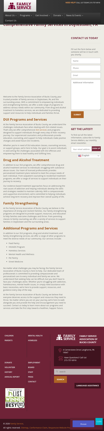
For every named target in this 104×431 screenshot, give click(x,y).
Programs (25, 15)
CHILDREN (9, 335)
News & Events (74, 15)
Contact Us (10, 20)
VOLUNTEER (10, 367)
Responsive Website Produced (62, 427)
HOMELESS (32, 340)
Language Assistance (87, 385)
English (85, 155)
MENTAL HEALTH (35, 335)
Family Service (16, 423)
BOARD (31, 367)
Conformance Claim (38, 427)
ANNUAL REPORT (12, 377)
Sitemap (24, 427)
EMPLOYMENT (34, 362)
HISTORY (8, 372)
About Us (10, 15)
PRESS (30, 377)
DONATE (8, 362)
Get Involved (42, 15)
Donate (57, 15)
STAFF (30, 372)
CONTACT (32, 381)
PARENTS (8, 340)
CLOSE (99, 421)
